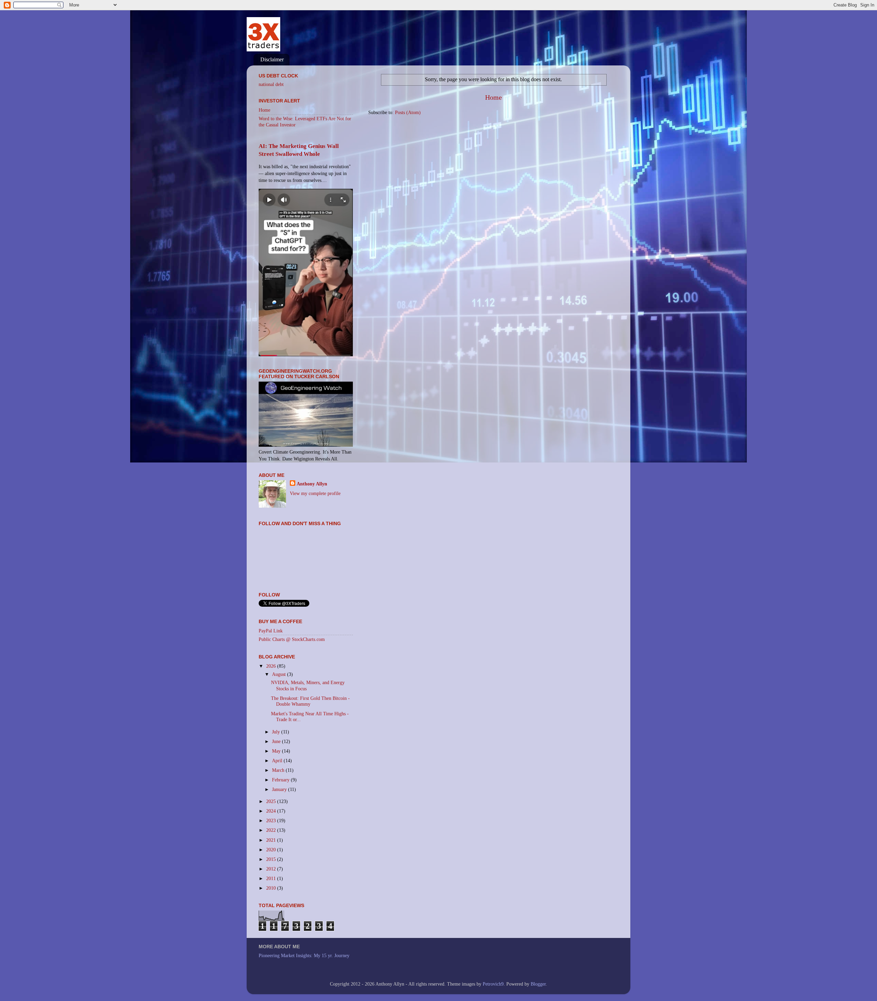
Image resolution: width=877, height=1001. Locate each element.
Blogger (538, 984)
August (279, 674)
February (281, 779)
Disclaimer (272, 59)
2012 (271, 869)
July (276, 731)
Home (493, 97)
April (278, 760)
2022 (271, 830)
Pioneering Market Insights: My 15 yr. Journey (304, 955)
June (277, 741)
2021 (271, 840)
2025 (271, 801)
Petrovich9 (493, 984)
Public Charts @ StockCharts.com (292, 639)
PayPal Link (271, 630)
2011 (271, 878)
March (279, 770)
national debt (271, 84)
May (277, 751)
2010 (271, 888)
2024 (271, 811)
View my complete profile (315, 493)
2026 (271, 666)
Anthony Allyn (312, 483)
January (280, 789)
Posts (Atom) (408, 112)
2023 (271, 820)
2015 (271, 859)
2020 (271, 849)
